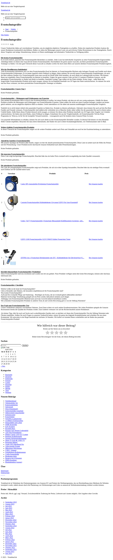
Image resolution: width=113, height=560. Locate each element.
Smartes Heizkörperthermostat (15, 438)
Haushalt (8, 385)
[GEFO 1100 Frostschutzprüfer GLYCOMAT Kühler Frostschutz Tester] (6, 247)
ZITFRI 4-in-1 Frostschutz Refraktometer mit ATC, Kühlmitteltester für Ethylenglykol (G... (52, 258)
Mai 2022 (8, 534)
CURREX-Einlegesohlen (14, 421)
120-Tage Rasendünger (13, 432)
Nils (2, 35)
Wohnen (8, 392)
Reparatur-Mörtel (11, 442)
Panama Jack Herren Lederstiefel (16, 430)
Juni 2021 (8, 553)
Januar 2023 (9, 518)
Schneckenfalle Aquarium (14, 411)
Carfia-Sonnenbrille (12, 454)
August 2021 (9, 551)
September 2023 (11, 502)
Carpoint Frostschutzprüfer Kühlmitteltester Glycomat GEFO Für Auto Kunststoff (49, 202)
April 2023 (9, 512)
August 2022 (9, 528)
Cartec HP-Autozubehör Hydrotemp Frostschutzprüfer (40, 184)
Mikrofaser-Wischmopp (13, 448)
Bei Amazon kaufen (96, 184)
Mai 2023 (8, 510)
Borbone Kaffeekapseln (13, 436)
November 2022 (11, 522)
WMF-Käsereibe (11, 425)
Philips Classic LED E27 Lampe (16, 434)
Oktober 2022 (10, 524)
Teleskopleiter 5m (11, 403)
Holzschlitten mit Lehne (13, 423)
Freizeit (7, 381)
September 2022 (11, 526)
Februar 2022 (10, 540)
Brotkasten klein (11, 456)
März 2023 (9, 514)
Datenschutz (5, 473)
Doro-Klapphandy (11, 409)
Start (6, 29)
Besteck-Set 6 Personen (13, 458)
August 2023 (9, 504)
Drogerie (8, 377)
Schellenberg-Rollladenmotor (15, 452)
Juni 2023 (8, 508)
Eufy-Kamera (10, 427)
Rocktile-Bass (10, 429)
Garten (7, 383)
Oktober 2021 (10, 547)
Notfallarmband (10, 401)
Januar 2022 (9, 542)
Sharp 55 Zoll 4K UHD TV (15, 440)
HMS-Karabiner (11, 460)
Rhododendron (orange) (13, 462)
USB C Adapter (10, 450)
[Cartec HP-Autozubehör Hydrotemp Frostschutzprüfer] (11, 192)
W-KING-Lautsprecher (13, 419)
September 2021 (11, 549)
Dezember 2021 (10, 544)
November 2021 (11, 546)
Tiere (7, 390)
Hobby (13, 29)
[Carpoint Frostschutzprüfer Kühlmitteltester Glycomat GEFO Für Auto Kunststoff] (11, 210)
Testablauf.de (5, 3)
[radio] (47, 333)
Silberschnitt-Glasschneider (14, 413)
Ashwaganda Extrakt (12, 446)
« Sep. (3, 366)
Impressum (4, 471)
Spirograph (9, 407)
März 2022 (9, 538)
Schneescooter (10, 415)
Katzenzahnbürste (11, 405)
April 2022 (9, 536)
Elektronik (9, 379)
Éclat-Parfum (9, 417)
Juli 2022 (8, 530)
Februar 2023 (10, 516)
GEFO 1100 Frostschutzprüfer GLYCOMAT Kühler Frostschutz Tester (45, 239)
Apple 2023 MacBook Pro (14, 444)
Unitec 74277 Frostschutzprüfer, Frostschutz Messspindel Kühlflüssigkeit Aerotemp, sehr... (52, 221)
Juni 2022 (8, 532)
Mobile (7, 388)
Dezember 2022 (10, 520)
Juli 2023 (8, 506)
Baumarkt (8, 375)
